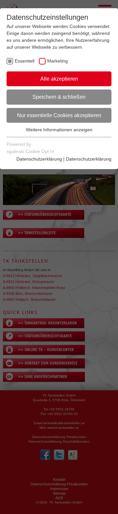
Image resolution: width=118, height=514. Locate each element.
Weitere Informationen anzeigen (59, 129)
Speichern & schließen (59, 97)
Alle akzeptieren (59, 79)
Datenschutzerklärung (39, 159)
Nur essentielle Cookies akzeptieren (59, 115)
